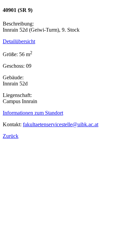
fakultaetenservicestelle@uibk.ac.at (60, 124)
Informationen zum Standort (33, 113)
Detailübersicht (19, 41)
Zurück (10, 136)
